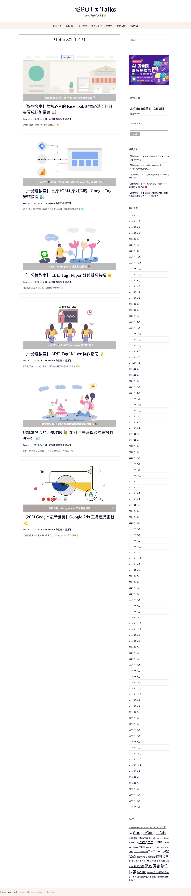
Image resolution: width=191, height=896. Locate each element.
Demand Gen (146, 827)
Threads (137, 852)
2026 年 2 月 (134, 251)
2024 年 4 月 (134, 381)
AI (130, 827)
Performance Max (161, 847)
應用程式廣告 (160, 861)
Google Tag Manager (156, 838)
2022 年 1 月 (134, 540)
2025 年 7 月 (134, 292)
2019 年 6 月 (134, 718)
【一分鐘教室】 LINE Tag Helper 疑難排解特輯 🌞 (67, 275)
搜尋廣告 (139, 866)
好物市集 (121, 25)
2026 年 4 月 (134, 239)
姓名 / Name (135, 123)
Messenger (133, 847)
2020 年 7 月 (134, 647)
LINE (159, 842)
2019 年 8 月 (134, 706)
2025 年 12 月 (135, 262)
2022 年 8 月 (134, 499)
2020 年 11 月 (135, 623)
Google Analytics (138, 837)
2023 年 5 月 (134, 446)
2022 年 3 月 (134, 528)
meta (142, 847)
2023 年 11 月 (135, 410)
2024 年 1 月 (134, 398)
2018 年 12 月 (135, 753)
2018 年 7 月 (134, 783)
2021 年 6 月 (134, 582)
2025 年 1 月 (134, 327)
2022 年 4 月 (134, 522)
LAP (155, 842)
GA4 (130, 833)
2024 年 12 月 (135, 333)
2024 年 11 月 (135, 339)
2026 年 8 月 (134, 215)
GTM (136, 842)
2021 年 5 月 (134, 588)
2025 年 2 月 (134, 321)
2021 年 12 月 (135, 546)
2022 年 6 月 (134, 511)
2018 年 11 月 (135, 759)
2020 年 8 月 (134, 641)
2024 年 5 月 (134, 375)
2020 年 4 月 (134, 664)
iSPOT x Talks (95, 9)
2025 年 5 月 (134, 304)
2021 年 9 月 (134, 564)
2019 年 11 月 (135, 688)
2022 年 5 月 (134, 517)
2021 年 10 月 (135, 558)
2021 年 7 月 (134, 576)
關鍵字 (154, 877)
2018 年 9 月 (134, 771)
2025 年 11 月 (135, 268)
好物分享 (162, 856)
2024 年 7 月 (134, 363)
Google (139, 832)
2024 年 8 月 (134, 357)
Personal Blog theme (47, 892)
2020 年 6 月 (134, 653)
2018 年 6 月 (134, 789)
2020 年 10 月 (135, 629)
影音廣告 (149, 861)
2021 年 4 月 (134, 594)
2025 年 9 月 (134, 280)
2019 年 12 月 (135, 682)
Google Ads (156, 832)
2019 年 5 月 (134, 724)
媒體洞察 (95, 25)
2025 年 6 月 (134, 298)
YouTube (154, 851)
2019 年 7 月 (134, 712)
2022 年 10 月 (135, 487)
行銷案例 (108, 25)
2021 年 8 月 (134, 570)
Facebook (159, 827)
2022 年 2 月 (134, 534)
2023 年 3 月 (134, 457)
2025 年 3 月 (134, 316)
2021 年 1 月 (134, 611)
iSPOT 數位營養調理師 (60, 118)
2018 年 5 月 (134, 794)
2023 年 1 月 (134, 469)
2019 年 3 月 (134, 735)
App (132, 828)
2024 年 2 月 (134, 392)
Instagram (146, 842)
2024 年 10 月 (135, 345)
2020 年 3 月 (134, 670)
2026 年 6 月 (134, 227)
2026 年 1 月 (134, 256)
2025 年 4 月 (134, 310)
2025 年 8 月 (134, 286)
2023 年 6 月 (134, 440)
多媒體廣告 (151, 856)
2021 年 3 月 (134, 599)
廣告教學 (83, 25)
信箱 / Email (135, 114)
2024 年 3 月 (134, 386)
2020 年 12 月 (135, 617)
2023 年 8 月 (134, 428)
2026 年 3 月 (134, 245)
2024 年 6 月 (134, 369)
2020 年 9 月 (134, 635)
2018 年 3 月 (134, 806)
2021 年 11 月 (135, 552)
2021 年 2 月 (134, 605)
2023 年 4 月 (134, 452)
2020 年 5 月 (134, 659)
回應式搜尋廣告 (140, 857)
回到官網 (134, 25)
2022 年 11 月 (135, 481)
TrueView (144, 852)
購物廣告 (147, 876)
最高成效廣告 (160, 872)
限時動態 (161, 876)
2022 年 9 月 (134, 493)
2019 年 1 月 (134, 747)
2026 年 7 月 (134, 221)
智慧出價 (150, 873)
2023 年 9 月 (134, 422)
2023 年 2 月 (134, 463)
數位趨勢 (141, 872)
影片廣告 (139, 861)
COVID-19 (137, 828)
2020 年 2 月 (134, 676)
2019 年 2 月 (134, 741)
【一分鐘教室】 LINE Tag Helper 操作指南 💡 (63, 353)
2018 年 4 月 (134, 800)
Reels (131, 852)
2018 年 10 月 (135, 765)
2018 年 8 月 (134, 777)
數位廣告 (70, 25)
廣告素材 (132, 861)
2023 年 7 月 (134, 434)
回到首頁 (57, 25)
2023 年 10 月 (135, 416)
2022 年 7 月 (134, 505)
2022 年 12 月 (135, 475)
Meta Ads (149, 847)
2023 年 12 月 (135, 404)
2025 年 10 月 (135, 274)
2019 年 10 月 (135, 694)
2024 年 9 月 (134, 351)
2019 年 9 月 (134, 700)
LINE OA (166, 842)
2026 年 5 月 (134, 233)
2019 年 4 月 (134, 729)
